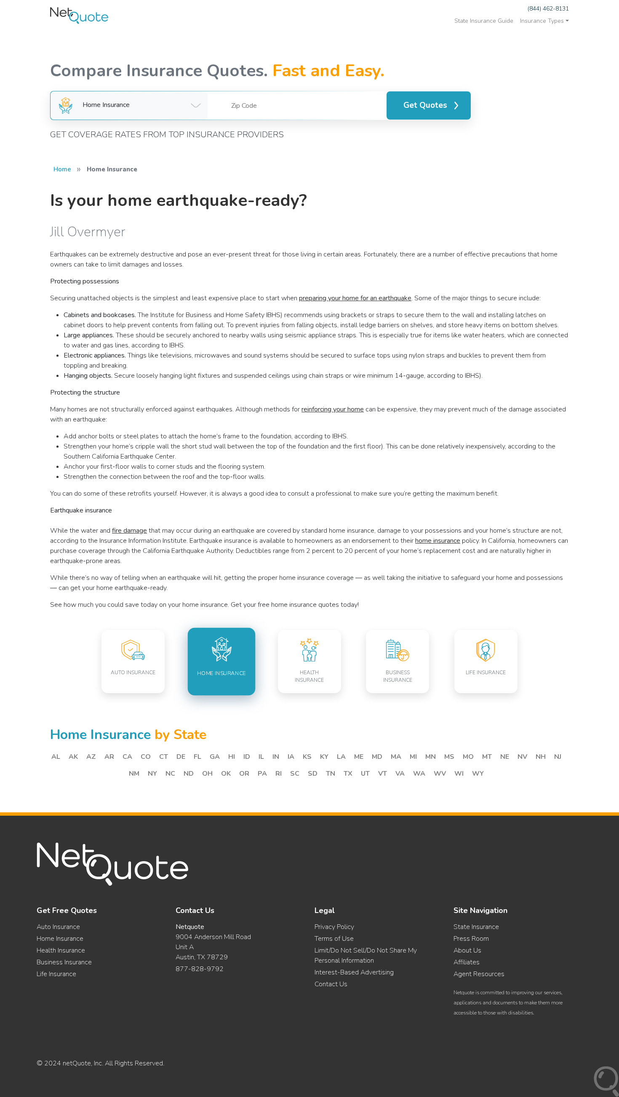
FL (197, 756)
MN (430, 756)
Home (62, 169)
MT (487, 756)
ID (246, 756)
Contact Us (331, 984)
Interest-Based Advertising (354, 972)
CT (163, 756)
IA (291, 756)
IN (275, 756)
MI (413, 756)
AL (55, 756)
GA (215, 756)
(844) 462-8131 (548, 9)
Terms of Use (334, 938)
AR (109, 756)
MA (396, 756)
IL (261, 756)
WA (419, 773)
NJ (557, 756)
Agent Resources (479, 974)
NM (134, 773)
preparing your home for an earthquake (355, 298)
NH (541, 756)
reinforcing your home (332, 409)
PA (262, 773)
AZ (91, 756)
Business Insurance (64, 962)
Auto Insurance (58, 927)
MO (468, 756)
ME (358, 756)
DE (180, 756)
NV (522, 756)
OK (226, 773)
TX (348, 773)
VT (382, 773)
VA (400, 773)
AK (73, 756)
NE (504, 756)
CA (127, 756)
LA (341, 756)
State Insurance (476, 927)
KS (307, 756)
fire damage (129, 530)
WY (478, 773)
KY (324, 756)
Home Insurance (60, 938)
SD (313, 773)
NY (152, 773)
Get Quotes (425, 105)
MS (449, 756)
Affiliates (467, 962)
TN (330, 773)
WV (440, 773)
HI (231, 756)
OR (244, 773)
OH (207, 773)
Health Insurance (61, 950)
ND (189, 773)
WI (459, 773)
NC (170, 773)
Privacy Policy (334, 927)
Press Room (471, 938)
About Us (467, 950)
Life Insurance (56, 974)
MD (377, 756)
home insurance (437, 540)
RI (278, 773)
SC (294, 773)
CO (146, 756)
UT (365, 773)
